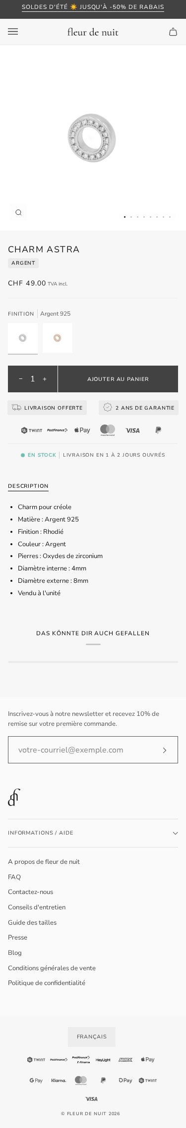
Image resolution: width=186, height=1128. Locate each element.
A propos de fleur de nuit (44, 861)
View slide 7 (163, 217)
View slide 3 (137, 217)
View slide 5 (150, 217)
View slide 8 (170, 217)
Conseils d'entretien (36, 907)
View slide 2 (131, 217)
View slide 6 (157, 217)
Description (28, 486)
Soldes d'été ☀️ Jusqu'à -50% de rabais (93, 7)
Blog (15, 952)
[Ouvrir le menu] (23, 32)
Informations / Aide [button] (40, 833)
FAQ (14, 877)
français (92, 1036)
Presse (17, 937)
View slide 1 (124, 217)
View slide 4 (144, 217)
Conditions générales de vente (52, 968)
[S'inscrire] (156, 750)
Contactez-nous (30, 892)
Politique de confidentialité (46, 983)
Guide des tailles (32, 922)
